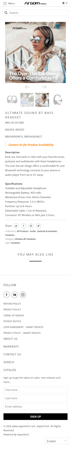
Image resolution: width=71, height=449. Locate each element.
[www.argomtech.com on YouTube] (15, 295)
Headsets (9, 234)
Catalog (9, 370)
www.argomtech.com (23, 426)
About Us (10, 339)
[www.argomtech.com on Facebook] (7, 295)
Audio (33, 231)
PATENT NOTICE (12, 321)
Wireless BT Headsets (25, 238)
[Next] (44, 86)
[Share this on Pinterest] (31, 225)
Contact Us (12, 354)
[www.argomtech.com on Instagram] (23, 295)
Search (8, 362)
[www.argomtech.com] (35, 3)
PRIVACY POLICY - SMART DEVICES (22, 332)
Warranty (11, 346)
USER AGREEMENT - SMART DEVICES (23, 327)
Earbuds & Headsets (47, 231)
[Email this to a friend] (38, 225)
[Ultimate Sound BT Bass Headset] (35, 52)
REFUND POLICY (12, 303)
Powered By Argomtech (16, 434)
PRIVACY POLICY (12, 309)
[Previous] (27, 86)
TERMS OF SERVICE (13, 315)
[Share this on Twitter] (16, 225)
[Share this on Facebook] (23, 225)
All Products (23, 231)
